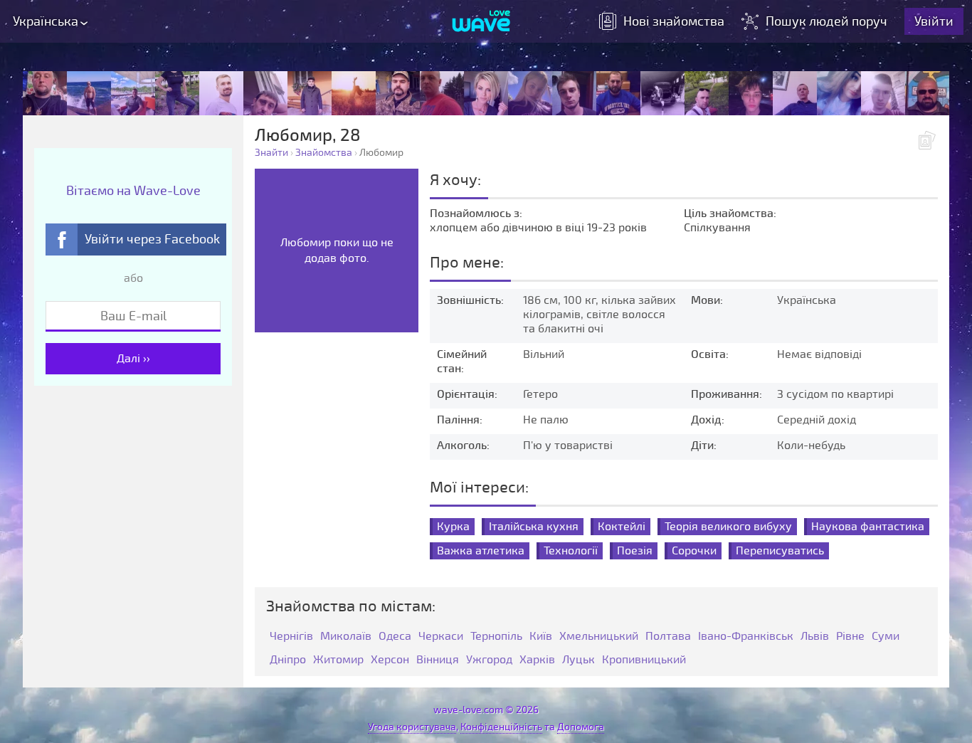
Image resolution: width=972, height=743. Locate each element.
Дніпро (288, 660)
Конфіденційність (501, 727)
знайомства (673, 21)
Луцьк (578, 660)
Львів (815, 637)
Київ (540, 637)
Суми (885, 637)
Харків (537, 660)
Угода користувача (412, 727)
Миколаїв (345, 637)
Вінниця (437, 660)
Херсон (390, 660)
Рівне (850, 637)
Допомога (580, 727)
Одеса (395, 637)
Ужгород (489, 660)
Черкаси (440, 637)
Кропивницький (644, 660)
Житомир (338, 660)
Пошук (826, 21)
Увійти (933, 21)
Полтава (668, 637)
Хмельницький (598, 637)
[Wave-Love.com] (481, 22)
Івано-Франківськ (745, 637)
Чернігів (291, 637)
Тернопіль (496, 637)
